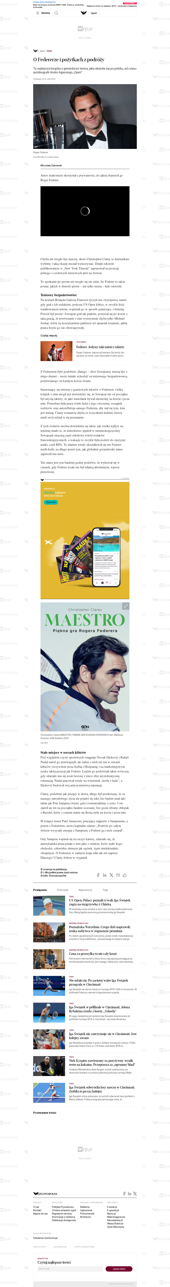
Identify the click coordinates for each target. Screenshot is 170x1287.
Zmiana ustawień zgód (64, 1210)
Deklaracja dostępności (64, 1220)
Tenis (49, 51)
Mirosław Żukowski (51, 165)
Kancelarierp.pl (115, 1220)
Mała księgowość (116, 1217)
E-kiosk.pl (112, 1207)
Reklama (84, 1207)
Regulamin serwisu (62, 1213)
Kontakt (37, 1210)
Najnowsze (85, 890)
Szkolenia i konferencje (45, 1238)
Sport (42, 51)
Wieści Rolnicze (115, 1223)
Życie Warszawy (115, 1227)
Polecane (63, 890)
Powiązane (40, 890)
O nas (36, 1207)
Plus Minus (81, 342)
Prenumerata (87, 1213)
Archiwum (85, 1217)
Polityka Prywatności (63, 1207)
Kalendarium (60, 1247)
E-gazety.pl (113, 1210)
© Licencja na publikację (54, 869)
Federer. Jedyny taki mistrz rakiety (100, 347)
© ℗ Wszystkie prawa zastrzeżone (59, 872)
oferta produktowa (84, 1247)
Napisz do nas (40, 1213)
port (94, 13)
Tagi (105, 890)
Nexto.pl (111, 1213)
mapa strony (39, 1247)
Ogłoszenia (86, 1210)
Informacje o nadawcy (63, 1217)
